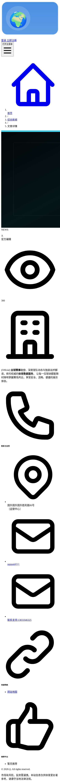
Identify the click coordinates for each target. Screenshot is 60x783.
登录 (3, 40)
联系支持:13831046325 (19, 620)
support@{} (13, 564)
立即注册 (11, 40)
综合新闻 (12, 119)
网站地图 (12, 692)
